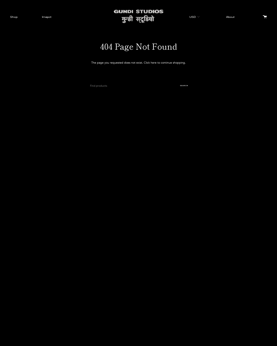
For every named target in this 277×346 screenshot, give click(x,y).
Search (184, 85)
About (230, 16)
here (154, 63)
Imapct (46, 16)
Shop (14, 16)
